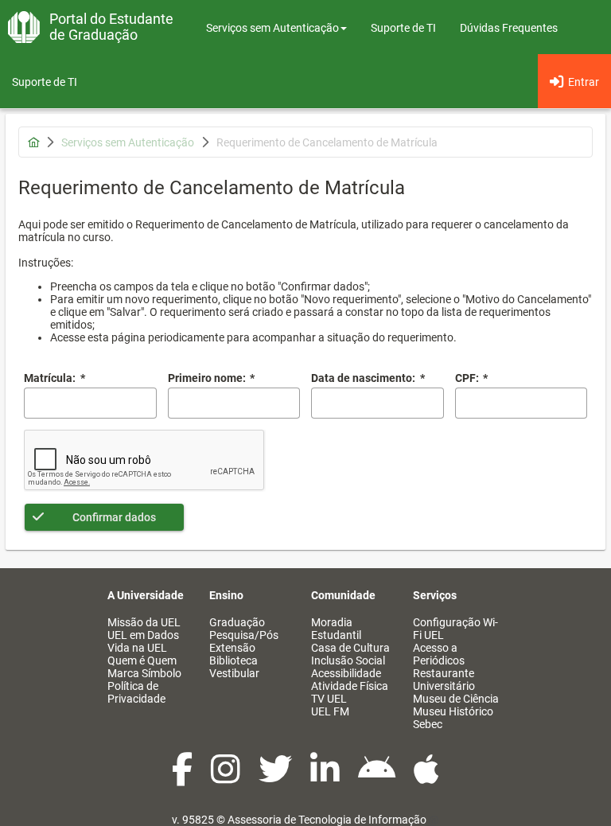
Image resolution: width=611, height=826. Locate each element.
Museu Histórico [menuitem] (453, 711)
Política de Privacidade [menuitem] (136, 692)
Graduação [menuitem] (237, 622)
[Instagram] (227, 777)
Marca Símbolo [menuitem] (144, 673)
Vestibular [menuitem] (234, 673)
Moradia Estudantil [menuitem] (336, 628)
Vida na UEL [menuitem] (137, 647)
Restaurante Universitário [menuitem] (444, 679)
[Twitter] (276, 777)
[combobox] (377, 403)
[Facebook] (183, 777)
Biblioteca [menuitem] (233, 660)
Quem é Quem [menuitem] (142, 660)
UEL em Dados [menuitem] (143, 635)
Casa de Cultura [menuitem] (350, 647)
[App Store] (426, 777)
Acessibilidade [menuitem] (346, 673)
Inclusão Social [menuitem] (348, 660)
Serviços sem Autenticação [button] (272, 27)
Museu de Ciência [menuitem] (456, 698)
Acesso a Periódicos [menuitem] (439, 654)
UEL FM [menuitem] (330, 711)
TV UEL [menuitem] (329, 698)
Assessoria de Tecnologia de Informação (327, 819)
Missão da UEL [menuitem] (144, 622)
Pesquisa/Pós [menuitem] (243, 635)
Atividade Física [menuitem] (349, 686)
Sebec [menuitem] (427, 724)
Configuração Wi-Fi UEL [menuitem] (455, 628)
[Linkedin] (326, 777)
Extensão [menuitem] (232, 647)
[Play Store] (378, 777)
